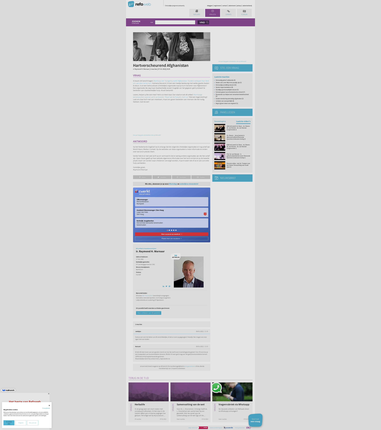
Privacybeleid (46, 408)
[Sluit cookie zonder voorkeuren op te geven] (49, 405)
